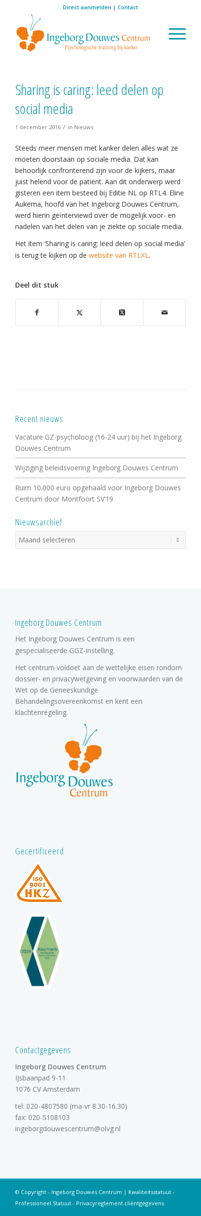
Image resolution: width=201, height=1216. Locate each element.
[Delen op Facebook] (37, 312)
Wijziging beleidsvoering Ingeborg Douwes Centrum (96, 467)
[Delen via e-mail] (164, 312)
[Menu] (172, 33)
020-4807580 (47, 1106)
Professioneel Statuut (43, 1203)
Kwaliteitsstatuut (149, 1192)
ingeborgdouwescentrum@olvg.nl (68, 1128)
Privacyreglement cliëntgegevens (120, 1203)
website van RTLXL (119, 255)
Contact (128, 7)
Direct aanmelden (87, 7)
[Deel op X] (122, 312)
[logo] (83, 33)
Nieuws (83, 127)
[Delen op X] (79, 312)
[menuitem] (172, 33)
